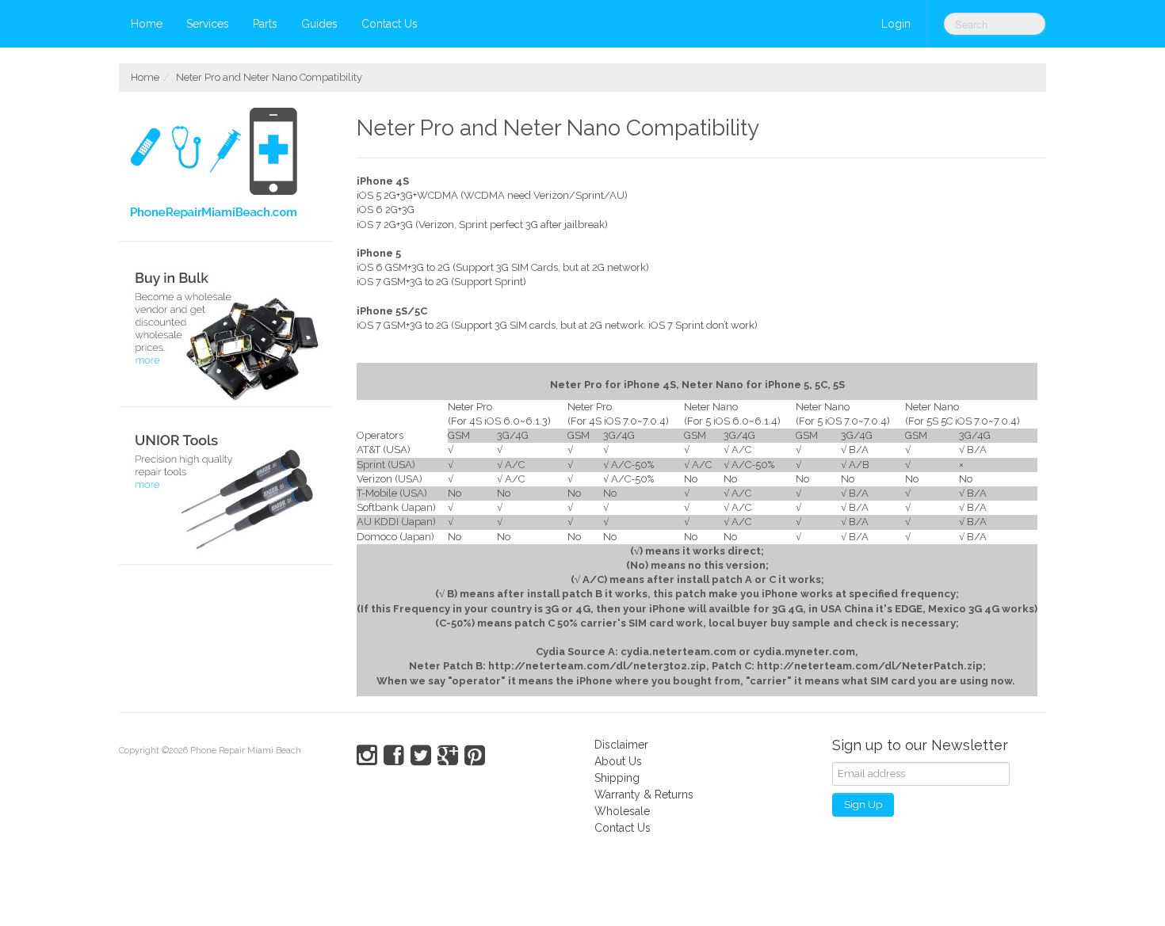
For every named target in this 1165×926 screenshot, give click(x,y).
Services (207, 23)
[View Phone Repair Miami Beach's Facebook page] (394, 756)
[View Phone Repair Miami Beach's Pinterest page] (474, 756)
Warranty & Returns (643, 794)
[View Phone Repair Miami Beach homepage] (232, 166)
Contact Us (389, 23)
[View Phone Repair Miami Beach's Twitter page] (421, 756)
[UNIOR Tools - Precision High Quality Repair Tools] (226, 490)
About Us (618, 761)
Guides (319, 23)
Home (146, 23)
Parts (265, 23)
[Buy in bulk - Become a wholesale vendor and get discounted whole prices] (226, 332)
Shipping (617, 778)
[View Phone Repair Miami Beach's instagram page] (367, 756)
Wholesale (622, 811)
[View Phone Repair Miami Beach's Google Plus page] (447, 756)
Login (896, 23)
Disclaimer (621, 744)
